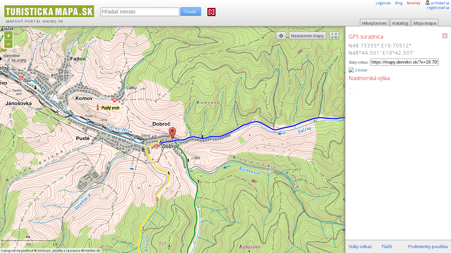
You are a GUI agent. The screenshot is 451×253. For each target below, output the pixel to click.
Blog (398, 3)
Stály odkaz (360, 246)
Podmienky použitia (428, 246)
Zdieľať (360, 70)
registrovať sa (438, 7)
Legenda (383, 3)
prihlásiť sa (440, 3)
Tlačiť (387, 246)
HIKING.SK (53, 21)
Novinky (413, 3)
